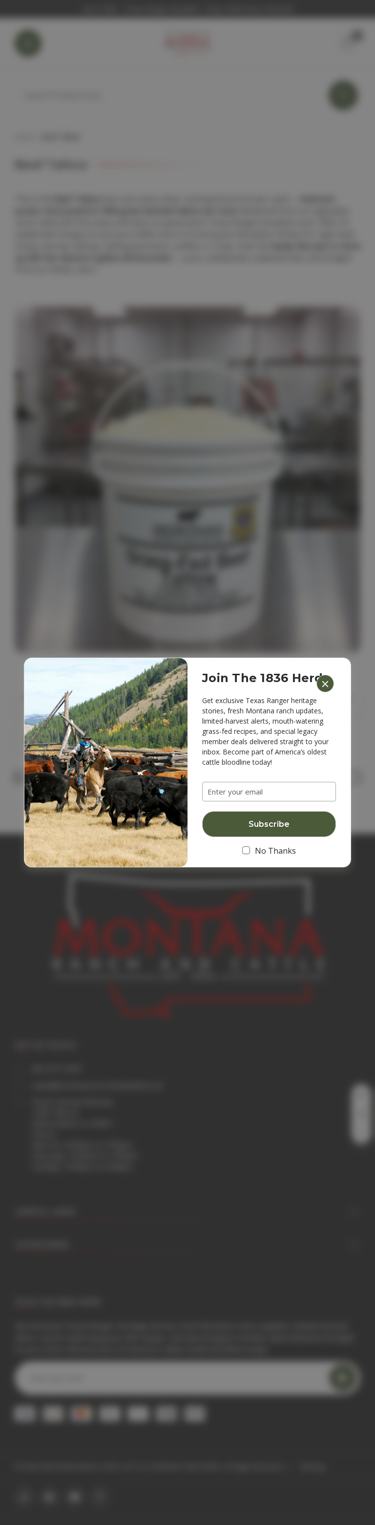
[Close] (325, 683)
